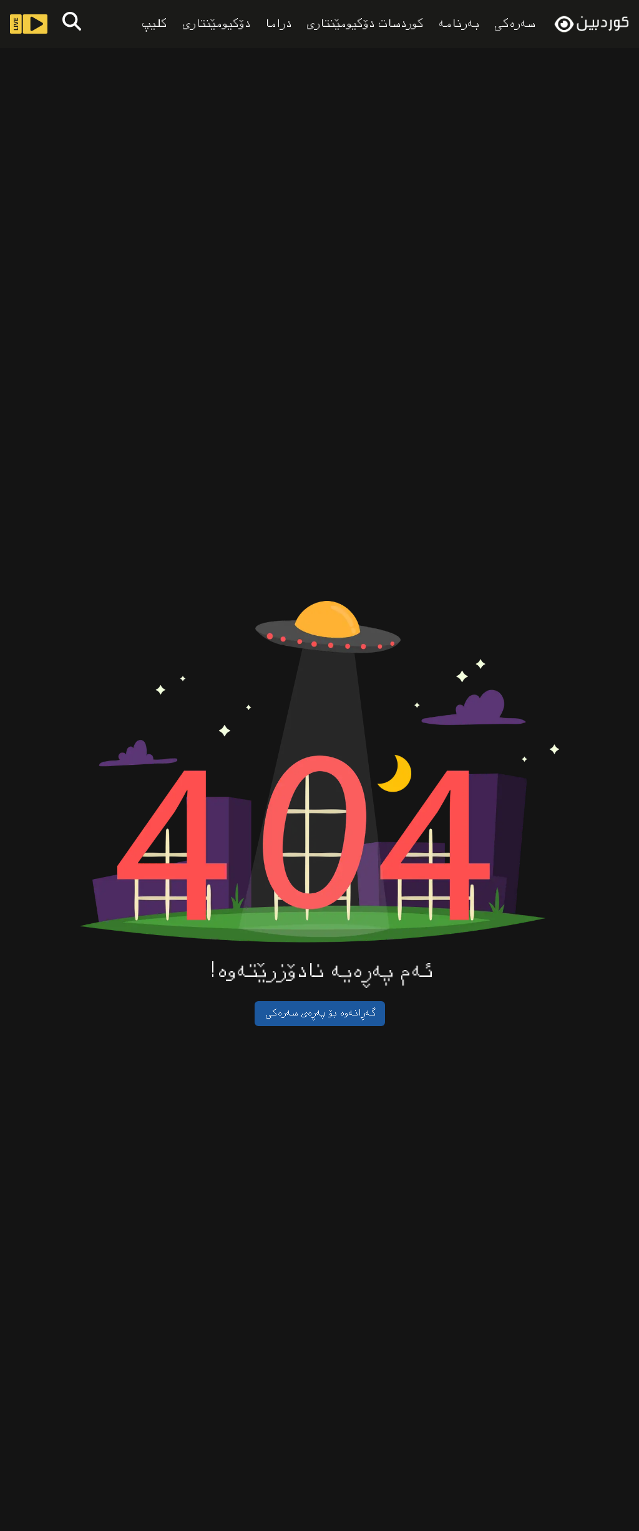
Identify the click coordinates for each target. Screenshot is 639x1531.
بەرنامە (457, 24)
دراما (277, 24)
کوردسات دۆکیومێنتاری (363, 24)
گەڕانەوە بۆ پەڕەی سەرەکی (320, 1013)
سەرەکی (513, 24)
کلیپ (153, 24)
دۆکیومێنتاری (215, 24)
